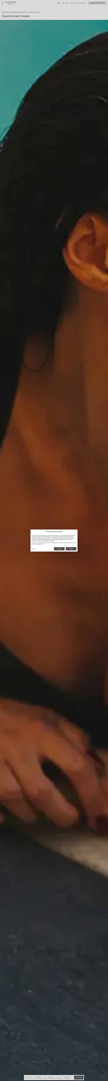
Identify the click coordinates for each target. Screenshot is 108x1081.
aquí (39, 542)
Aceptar (71, 548)
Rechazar (59, 548)
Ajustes (33, 548)
